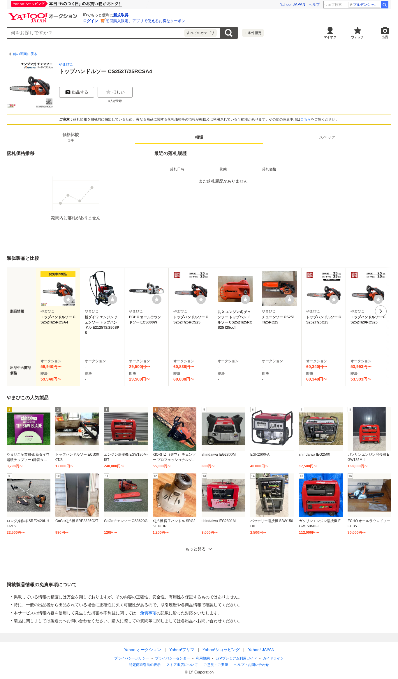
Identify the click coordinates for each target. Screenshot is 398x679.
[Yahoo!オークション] (43, 14)
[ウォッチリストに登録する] (68, 299)
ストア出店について (182, 665)
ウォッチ (357, 37)
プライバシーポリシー (131, 658)
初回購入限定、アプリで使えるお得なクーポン (145, 21)
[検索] (384, 4)
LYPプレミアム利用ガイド (236, 658)
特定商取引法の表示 (145, 665)
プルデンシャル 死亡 (366, 5)
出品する (80, 92)
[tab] (71, 137)
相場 (199, 137)
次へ (381, 311)
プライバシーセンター (172, 658)
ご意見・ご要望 (216, 665)
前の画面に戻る (25, 54)
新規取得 (120, 15)
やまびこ (66, 64)
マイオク (330, 37)
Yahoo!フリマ (181, 649)
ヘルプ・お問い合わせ (251, 665)
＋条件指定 (253, 33)
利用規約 (203, 658)
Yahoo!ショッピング (221, 649)
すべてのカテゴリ (200, 33)
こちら (305, 119)
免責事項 (148, 613)
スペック (327, 137)
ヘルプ (314, 4)
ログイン (90, 21)
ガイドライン (273, 658)
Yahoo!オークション (142, 649)
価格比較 (71, 137)
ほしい (118, 92)
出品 (385, 37)
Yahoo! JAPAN (292, 4)
